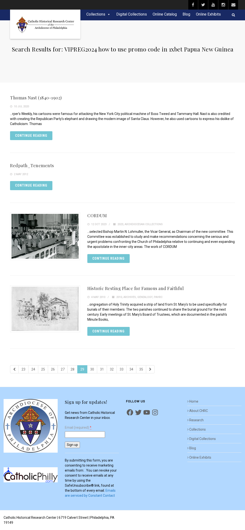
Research (196, 420)
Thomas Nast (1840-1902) (36, 98)
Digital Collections (131, 14)
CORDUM (97, 215)
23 (23, 369)
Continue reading (31, 135)
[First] (14, 369)
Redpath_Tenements (32, 165)
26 (53, 369)
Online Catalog (165, 14)
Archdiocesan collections (144, 224)
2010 (119, 297)
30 (92, 369)
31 (102, 369)
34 (131, 369)
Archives (129, 297)
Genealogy (144, 297)
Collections (95, 14)
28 (72, 369)
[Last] (150, 369)
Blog (186, 14)
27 (63, 369)
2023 (120, 224)
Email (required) (78, 428)
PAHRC (158, 297)
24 (33, 369)
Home (193, 401)
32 (112, 369)
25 (43, 369)
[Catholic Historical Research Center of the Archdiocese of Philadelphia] (45, 24)
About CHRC (198, 411)
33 (121, 369)
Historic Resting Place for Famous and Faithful (135, 288)
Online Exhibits (208, 14)
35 (141, 369)
